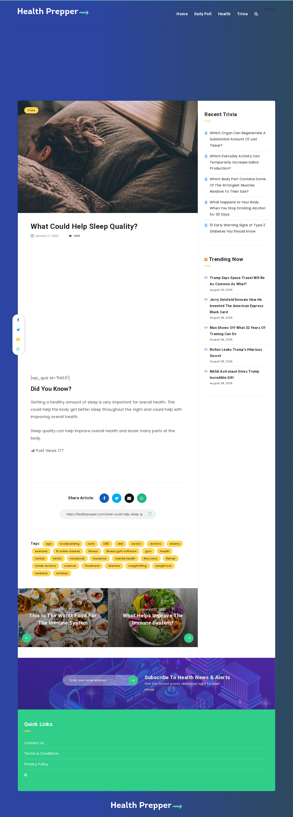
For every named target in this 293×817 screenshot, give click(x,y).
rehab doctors (45, 566)
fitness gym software (121, 551)
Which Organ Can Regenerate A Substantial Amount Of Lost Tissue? (238, 139)
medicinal (77, 558)
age (49, 544)
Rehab (171, 558)
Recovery (150, 558)
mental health (125, 558)
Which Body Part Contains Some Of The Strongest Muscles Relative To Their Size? (238, 185)
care (91, 544)
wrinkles (62, 573)
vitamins (114, 566)
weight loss (163, 566)
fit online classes (68, 551)
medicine (100, 558)
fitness (93, 551)
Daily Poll (203, 14)
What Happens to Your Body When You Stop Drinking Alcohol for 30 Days (237, 208)
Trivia (242, 14)
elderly (175, 544)
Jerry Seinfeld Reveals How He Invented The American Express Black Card (237, 306)
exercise (41, 551)
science (70, 566)
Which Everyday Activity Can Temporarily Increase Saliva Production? (235, 162)
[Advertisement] (146, 58)
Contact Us (34, 743)
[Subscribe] (132, 680)
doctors (155, 544)
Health (224, 14)
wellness (41, 573)
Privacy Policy (36, 764)
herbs (57, 558)
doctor (136, 544)
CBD (106, 544)
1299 (76, 236)
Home (182, 14)
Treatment (92, 566)
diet (120, 544)
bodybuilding (69, 544)
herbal (40, 558)
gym (148, 551)
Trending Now (226, 259)
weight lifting (137, 566)
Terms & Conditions (41, 753)
